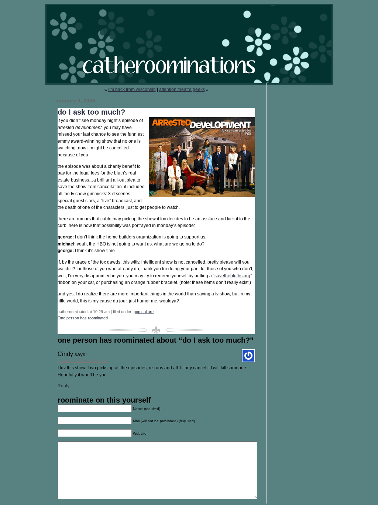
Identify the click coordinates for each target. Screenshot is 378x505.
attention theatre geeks (182, 89)
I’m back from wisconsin (132, 89)
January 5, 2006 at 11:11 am (82, 361)
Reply (63, 386)
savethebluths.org (232, 275)
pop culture (144, 311)
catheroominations (189, 44)
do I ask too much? (91, 112)
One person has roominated (83, 318)
